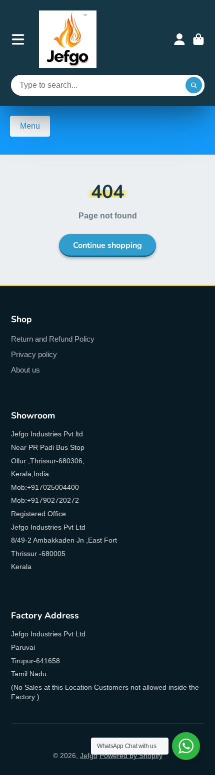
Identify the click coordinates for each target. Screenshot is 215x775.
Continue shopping (107, 245)
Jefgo (89, 756)
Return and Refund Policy (52, 339)
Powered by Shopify (131, 756)
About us (25, 370)
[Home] (67, 39)
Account (180, 39)
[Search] (194, 85)
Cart (198, 39)
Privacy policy (34, 354)
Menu (30, 126)
